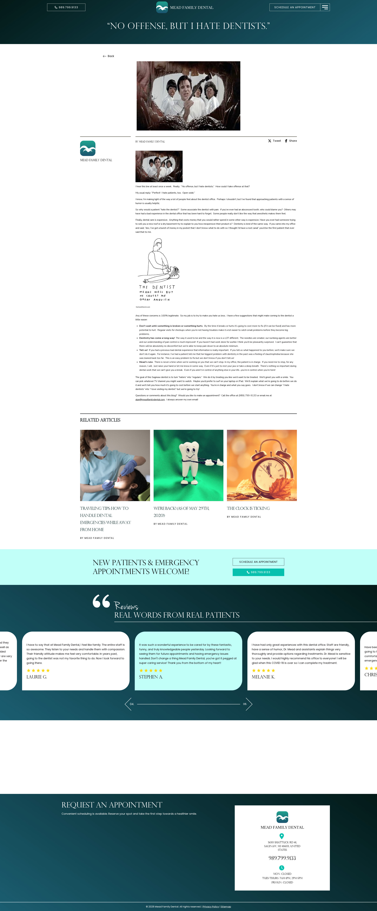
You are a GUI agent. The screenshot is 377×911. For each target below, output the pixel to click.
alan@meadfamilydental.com (150, 399)
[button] (325, 7)
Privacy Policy (211, 906)
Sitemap (226, 906)
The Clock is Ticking (248, 508)
